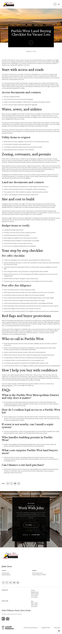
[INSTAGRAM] (6, 582)
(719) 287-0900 (36, 534)
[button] (31, 525)
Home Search (34, 595)
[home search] (55, 4)
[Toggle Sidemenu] (58, 4)
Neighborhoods (35, 592)
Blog (32, 601)
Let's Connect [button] (34, 597)
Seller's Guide (34, 604)
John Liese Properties (7, 385)
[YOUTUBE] (14, 582)
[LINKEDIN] (10, 582)
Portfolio (33, 590)
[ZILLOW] (17, 582)
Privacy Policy (57, 627)
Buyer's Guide (34, 603)
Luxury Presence (34, 627)
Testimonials (34, 606)
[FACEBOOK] (3, 582)
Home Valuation (35, 594)
